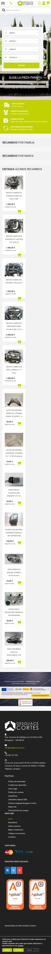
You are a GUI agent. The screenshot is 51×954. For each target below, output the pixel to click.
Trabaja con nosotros (16, 833)
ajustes (20, 946)
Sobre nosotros (14, 826)
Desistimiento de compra (18, 810)
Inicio (10, 819)
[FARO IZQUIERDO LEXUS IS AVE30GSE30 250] (14, 639)
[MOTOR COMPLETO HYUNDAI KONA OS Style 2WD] (14, 182)
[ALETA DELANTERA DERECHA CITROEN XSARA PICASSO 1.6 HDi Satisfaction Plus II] (14, 400)
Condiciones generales (17, 785)
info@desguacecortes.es (14, 748)
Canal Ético (12, 796)
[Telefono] (11, 3)
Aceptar (7, 950)
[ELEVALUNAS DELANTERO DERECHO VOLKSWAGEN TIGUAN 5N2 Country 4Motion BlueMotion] (14, 599)
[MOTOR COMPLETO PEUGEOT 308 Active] (14, 269)
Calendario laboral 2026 (17, 800)
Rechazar (18, 950)
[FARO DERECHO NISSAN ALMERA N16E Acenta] (14, 559)
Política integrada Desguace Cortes (22, 803)
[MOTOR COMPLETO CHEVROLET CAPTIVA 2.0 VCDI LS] (14, 226)
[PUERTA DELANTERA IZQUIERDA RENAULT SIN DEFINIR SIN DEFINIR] (14, 519)
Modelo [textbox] (12, 41)
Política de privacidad (16, 781)
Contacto (12, 837)
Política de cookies (16, 792)
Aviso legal (12, 789)
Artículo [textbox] (13, 57)
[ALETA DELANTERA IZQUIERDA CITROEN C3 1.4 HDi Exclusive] (14, 440)
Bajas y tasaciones (15, 830)
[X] (13, 870)
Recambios (12, 822)
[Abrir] (3, 3)
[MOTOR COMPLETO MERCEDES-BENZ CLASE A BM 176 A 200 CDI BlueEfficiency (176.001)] (14, 313)
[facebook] (7, 870)
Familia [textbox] (12, 49)
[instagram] (19, 870)
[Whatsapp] (40, 3)
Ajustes (29, 950)
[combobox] (21, 33)
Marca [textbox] (12, 33)
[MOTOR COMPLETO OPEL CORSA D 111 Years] (14, 356)
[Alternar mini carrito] (48, 3)
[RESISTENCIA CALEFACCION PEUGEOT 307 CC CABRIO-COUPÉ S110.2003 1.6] (14, 479)
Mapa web (12, 807)
